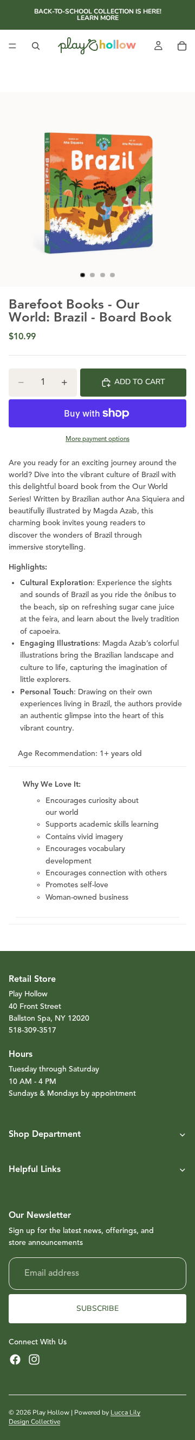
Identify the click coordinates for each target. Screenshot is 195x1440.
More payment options (97, 439)
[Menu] (12, 46)
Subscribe (97, 1308)
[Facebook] (15, 1359)
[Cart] (182, 46)
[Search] (36, 46)
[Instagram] (34, 1359)
